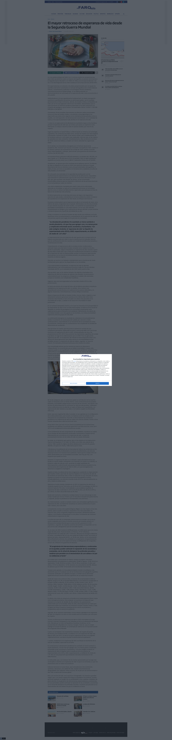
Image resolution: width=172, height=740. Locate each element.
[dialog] (86, 370)
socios (74, 361)
